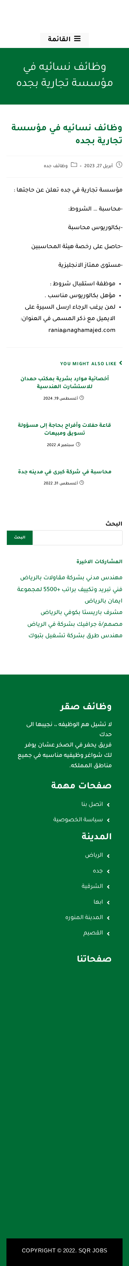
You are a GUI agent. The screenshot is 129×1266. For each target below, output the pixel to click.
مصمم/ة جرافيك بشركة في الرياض (75, 625)
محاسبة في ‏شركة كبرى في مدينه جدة (64, 472)
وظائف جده (56, 166)
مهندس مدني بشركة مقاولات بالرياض (71, 578)
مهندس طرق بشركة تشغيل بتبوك (75, 636)
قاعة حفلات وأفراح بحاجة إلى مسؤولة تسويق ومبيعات (64, 430)
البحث (114, 524)
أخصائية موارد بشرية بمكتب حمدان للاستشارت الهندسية (64, 383)
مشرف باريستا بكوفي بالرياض (81, 613)
